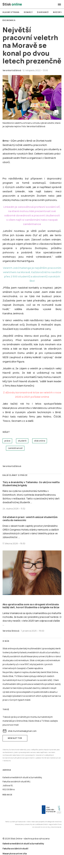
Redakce (7, 794)
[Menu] (59, 4)
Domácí (28, 12)
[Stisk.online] (12, 4)
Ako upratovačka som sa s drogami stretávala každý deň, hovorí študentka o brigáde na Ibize (31, 606)
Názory (57, 12)
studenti (22, 440)
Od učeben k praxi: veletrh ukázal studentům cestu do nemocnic (30, 518)
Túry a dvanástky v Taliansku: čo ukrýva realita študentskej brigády (31, 484)
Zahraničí (43, 12)
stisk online (39, 440)
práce (7, 440)
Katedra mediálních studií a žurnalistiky (23, 843)
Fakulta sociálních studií (15, 848)
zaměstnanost (15, 448)
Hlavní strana (11, 12)
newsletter (15, 738)
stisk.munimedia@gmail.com (20, 731)
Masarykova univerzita (15, 853)
